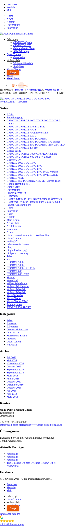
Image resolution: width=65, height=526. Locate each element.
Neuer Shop (13, 223)
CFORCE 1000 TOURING (21, 162)
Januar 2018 (13, 378)
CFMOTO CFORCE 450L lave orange (27, 132)
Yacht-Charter (14, 298)
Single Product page (17, 250)
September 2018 (15, 372)
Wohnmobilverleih (16, 289)
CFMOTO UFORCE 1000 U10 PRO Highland (32, 153)
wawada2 (12, 344)
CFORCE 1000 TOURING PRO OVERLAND (32, 174)
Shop (9, 247)
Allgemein (12, 326)
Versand (11, 277)
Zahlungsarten (14, 304)
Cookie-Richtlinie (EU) (19, 183)
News (10, 18)
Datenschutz (13, 24)
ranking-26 (12, 241)
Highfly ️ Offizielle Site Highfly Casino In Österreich (34, 198)
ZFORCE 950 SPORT (19, 307)
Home (10, 15)
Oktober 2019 (14, 366)
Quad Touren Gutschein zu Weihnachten (28, 235)
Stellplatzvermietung (17, 253)
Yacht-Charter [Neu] (17, 301)
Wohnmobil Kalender (18, 286)
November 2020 (15, 363)
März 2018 (12, 375)
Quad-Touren (14, 238)
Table (9, 256)
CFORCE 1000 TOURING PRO (24, 165)
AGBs (10, 114)
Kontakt (11, 21)
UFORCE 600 (14, 271)
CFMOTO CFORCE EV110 (22, 147)
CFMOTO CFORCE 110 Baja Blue (26, 126)
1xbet (9, 320)
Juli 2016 (11, 390)
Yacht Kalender (15, 295)
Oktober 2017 (14, 381)
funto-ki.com (13, 332)
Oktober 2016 (14, 387)
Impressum (12, 27)
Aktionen (11, 323)
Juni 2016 (12, 393)
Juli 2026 (11, 357)
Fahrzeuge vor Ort (16, 192)
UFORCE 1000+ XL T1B (21, 268)
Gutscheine (12, 195)
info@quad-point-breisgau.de (15, 424)
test (8, 259)
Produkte (11, 338)
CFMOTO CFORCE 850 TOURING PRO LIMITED (36, 144)
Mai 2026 (12, 360)
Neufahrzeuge (14, 226)
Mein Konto (13, 220)
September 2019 (15, 369)
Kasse (10, 214)
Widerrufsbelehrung (17, 283)
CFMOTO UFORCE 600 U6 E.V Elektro (29, 156)
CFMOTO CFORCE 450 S (21, 129)
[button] (32, 521)
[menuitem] (36, 15)
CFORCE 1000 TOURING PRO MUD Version (32, 171)
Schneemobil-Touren (18, 244)
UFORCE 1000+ (16, 262)
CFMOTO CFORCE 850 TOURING (27, 138)
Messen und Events (17, 335)
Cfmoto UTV (14, 159)
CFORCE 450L (15, 177)
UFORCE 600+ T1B (18, 274)
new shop (12, 229)
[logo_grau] (16, 33)
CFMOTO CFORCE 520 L (21, 135)
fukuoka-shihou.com (17, 329)
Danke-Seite (13, 186)
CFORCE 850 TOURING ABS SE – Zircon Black (34, 180)
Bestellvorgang (14, 117)
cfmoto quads (14, 150)
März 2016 (12, 396)
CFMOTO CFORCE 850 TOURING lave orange (33, 141)
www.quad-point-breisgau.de (47, 424)
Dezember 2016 (15, 384)
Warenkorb (12, 280)
